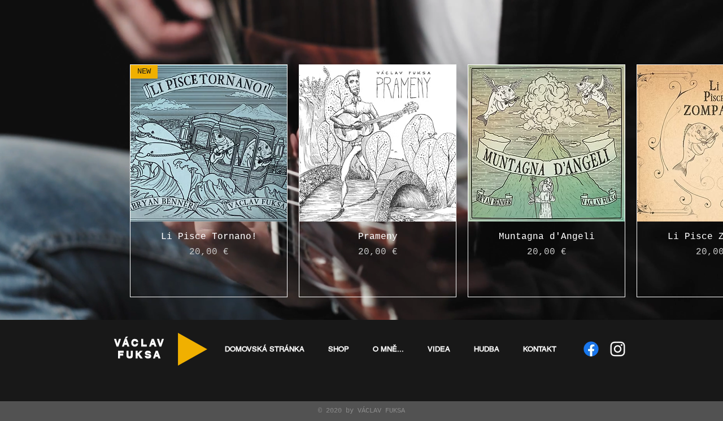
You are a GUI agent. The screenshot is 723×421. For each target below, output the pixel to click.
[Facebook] (591, 349)
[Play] (192, 349)
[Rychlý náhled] (377, 143)
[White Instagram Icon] (618, 349)
